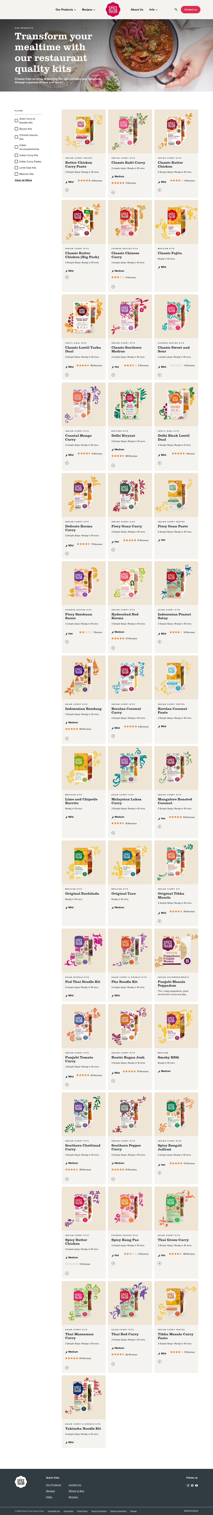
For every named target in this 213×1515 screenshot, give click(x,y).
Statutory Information (118, 1511)
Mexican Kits (26, 174)
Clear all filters (23, 180)
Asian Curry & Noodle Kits (27, 121)
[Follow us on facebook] (192, 1485)
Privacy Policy (82, 1511)
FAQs (49, 1497)
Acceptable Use (54, 1511)
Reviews (73, 1497)
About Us (137, 9)
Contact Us (75, 1485)
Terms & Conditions (99, 1511)
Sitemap (133, 1511)
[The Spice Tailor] (113, 9)
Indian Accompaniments (29, 147)
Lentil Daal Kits (27, 168)
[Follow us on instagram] (188, 1485)
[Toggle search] (176, 9)
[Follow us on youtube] (196, 1485)
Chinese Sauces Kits (28, 137)
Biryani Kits (25, 129)
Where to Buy (76, 1491)
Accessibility (68, 1511)
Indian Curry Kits (28, 155)
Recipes (87, 9)
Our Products (64, 9)
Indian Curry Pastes (30, 161)
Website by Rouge (191, 1511)
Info (151, 9)
